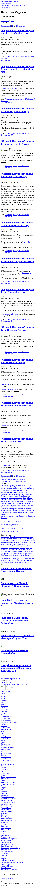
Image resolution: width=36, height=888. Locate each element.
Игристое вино (10, 499)
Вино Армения (6, 868)
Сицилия (4, 711)
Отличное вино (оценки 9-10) (11, 521)
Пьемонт (4, 700)
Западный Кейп (6, 828)
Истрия (3, 859)
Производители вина (8, 481)
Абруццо (4, 693)
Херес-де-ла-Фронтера (8, 777)
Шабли (3, 740)
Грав (2, 733)
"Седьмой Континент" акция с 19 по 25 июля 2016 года (17, 290)
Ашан (12, 487)
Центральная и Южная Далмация (12, 862)
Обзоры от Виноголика (9, 512)
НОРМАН (30, 510)
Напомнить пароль (18, 5)
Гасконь (3, 742)
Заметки (30, 501)
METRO (3, 492)
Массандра (4, 498)
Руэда (3, 762)
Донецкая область (7, 844)
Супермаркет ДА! (13, 490)
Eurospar (23, 490)
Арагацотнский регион (9, 870)
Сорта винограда (6, 479)
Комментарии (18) (7, 397)
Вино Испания (6, 749)
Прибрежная (5, 857)
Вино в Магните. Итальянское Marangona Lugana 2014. (17, 637)
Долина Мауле (6, 809)
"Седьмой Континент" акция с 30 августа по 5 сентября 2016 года (17, 69)
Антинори (29, 499)
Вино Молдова (6, 835)
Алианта (4, 494)
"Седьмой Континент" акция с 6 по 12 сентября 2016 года (17, 31)
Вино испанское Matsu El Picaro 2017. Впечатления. (15, 584)
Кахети (3, 831)
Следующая (21, 26)
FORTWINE (25, 492)
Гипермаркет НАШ (22, 56)
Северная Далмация (7, 860)
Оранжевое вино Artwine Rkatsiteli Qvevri (14, 651)
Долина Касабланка (7, 797)
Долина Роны (5, 746)
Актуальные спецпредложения (11, 485)
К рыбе (26, 546)
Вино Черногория (7, 846)
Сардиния (4, 709)
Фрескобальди (21, 499)
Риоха (3, 775)
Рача (2, 833)
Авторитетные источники (10, 516)
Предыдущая (5, 26)
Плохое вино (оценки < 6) (9, 531)
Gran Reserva (5, 562)
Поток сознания (6, 505)
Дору (2, 789)
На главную (5, 21)
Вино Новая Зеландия (8, 820)
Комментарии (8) (6, 252)
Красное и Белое (20, 487)
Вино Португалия (7, 786)
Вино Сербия (5, 864)
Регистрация (5, 5)
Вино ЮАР (4, 826)
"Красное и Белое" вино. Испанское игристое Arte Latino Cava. (14, 620)
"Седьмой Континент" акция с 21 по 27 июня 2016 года (17, 440)
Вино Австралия (6, 817)
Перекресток (5, 487)
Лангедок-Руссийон (7, 748)
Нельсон (4, 824)
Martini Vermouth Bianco (10, 314)
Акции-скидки (10, 56)
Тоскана (3, 496)
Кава (2, 555)
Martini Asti (6, 384)
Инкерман (26, 496)
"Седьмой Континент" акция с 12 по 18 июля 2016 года (17, 328)
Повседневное (6, 559)
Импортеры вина (21, 481)
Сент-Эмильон (6, 737)
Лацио (3, 698)
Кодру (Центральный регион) (11, 837)
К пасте (14, 546)
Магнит (9, 489)
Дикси (14, 489)
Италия (12, 503)
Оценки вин (23, 516)
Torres (11, 498)
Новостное (25, 505)
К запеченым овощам (19, 544)
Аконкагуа (4, 795)
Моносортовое (30, 559)
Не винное (19, 501)
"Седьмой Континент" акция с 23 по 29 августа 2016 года (17, 110)
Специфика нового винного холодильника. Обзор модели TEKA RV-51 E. (16, 668)
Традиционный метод (11, 555)
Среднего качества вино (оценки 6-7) (13, 528)
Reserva (29, 560)
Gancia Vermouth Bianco (10, 88)
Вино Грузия (5, 829)
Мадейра (4, 791)
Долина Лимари (6, 800)
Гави (21, 542)
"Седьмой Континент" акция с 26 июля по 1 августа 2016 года (17, 260)
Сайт (25, 501)
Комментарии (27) (7, 135)
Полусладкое (12, 553)
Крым (21, 496)
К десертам (10, 548)
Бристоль (17, 494)
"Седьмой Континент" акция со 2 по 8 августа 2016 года (17, 224)
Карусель (10, 494)
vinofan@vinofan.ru (7, 878)
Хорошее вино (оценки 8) (9, 525)
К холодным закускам (21, 548)
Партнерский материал (9, 509)
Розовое (10, 557)
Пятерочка (29, 487)
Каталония (4, 766)
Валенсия (4, 755)
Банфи (3, 501)
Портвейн (14, 551)
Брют (30, 553)
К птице (9, 544)
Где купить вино (6, 682)
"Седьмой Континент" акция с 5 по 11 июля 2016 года (17, 361)
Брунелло (10, 496)
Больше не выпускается (18, 562)
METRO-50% (11, 492)
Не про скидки (11, 501)
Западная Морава (7, 866)
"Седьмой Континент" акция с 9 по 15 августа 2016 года (17, 175)
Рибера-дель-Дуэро (7, 760)
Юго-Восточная (6, 819)
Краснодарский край (8, 782)
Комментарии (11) (7, 216)
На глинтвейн (17, 498)
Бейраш (3, 788)
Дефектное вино (6, 507)
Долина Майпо (6, 808)
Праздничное (16, 505)
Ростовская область (7, 784)
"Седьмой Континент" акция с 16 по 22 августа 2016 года (17, 142)
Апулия (3, 695)
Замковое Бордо (23, 540)
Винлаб (19, 489)
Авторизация (5, 7)
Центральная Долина (8, 802)
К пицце (20, 546)
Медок (3, 735)
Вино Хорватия (6, 849)
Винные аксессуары (19, 507)
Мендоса (4, 813)
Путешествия (5, 503)
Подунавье (4, 853)
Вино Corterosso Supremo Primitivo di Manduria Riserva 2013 (17, 603)
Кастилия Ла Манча (7, 764)
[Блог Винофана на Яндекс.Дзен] (8, 689)
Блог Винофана (6, 3)
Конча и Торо (26, 242)
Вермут (32, 551)
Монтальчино (5, 718)
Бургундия (4, 738)
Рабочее (18, 503)
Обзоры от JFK (22, 512)
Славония (4, 855)
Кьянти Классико (26, 494)
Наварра (3, 771)
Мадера (29, 498)
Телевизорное (26, 503)
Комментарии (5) (6, 283)
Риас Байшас (5, 773)
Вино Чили (4, 793)
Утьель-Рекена (6, 757)
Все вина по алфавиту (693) (10, 679)
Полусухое (4, 553)
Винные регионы (19, 479)
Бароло (16, 496)
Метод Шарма (24, 555)
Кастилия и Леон (6, 758)
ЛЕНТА (3, 489)
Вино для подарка (20, 557)
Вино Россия (5, 778)
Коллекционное (16, 560)
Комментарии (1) (6, 472)
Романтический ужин (23, 549)
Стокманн (23, 510)
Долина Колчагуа (7, 806)
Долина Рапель (6, 804)
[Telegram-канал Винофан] (3, 689)
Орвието (27, 542)
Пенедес (3, 768)
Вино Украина (6, 842)
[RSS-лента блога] (13, 689)
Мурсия (3, 769)
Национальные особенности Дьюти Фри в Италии (16, 569)
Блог (12, 21)
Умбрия (3, 724)
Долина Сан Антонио (8, 799)
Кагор (25, 498)
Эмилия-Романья (6, 728)
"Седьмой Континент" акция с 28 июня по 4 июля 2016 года (17, 404)
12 (16, 26)
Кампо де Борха (6, 753)
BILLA (28, 490)
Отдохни (4, 490)
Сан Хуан (4, 815)
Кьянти (32, 540)
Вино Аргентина (6, 811)
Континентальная (7, 851)
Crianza (24, 560)
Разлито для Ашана (17, 559)
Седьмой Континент (22, 133)
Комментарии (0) (6, 60)
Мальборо (4, 822)
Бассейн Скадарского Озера (10, 848)
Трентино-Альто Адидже (9, 722)
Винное (32, 505)
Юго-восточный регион (9, 839)
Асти (2, 704)
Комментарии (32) (7, 353)
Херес (3, 499)
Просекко (4, 557)
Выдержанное (5, 560)
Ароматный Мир (28, 489)
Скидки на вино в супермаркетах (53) (14, 684)
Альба (3, 702)
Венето (3, 697)
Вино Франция (6, 729)
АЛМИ (19, 509)
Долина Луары (6, 744)
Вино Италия (5, 691)
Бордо (3, 731)
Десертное (26, 551)
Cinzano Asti (6, 465)
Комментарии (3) (6, 102)
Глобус (18, 492)
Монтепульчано (6, 720)
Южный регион (6, 840)
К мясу (3, 544)
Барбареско (4, 706)
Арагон (3, 751)
